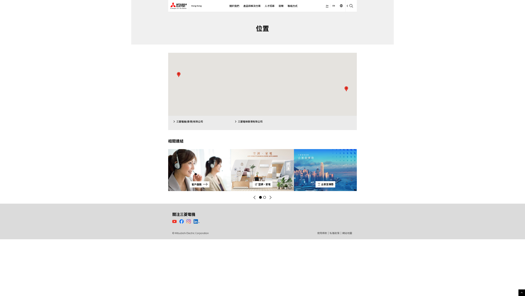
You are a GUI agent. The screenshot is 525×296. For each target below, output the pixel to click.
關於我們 (234, 6)
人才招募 (270, 6)
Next (270, 197)
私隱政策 (334, 233)
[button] (346, 88)
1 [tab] (260, 197)
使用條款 (322, 233)
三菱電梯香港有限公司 (250, 121)
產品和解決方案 (252, 6)
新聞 (281, 6)
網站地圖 (347, 233)
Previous (254, 197)
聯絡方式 (293, 6)
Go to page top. (521, 292)
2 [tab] (264, 197)
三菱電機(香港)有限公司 (189, 121)
